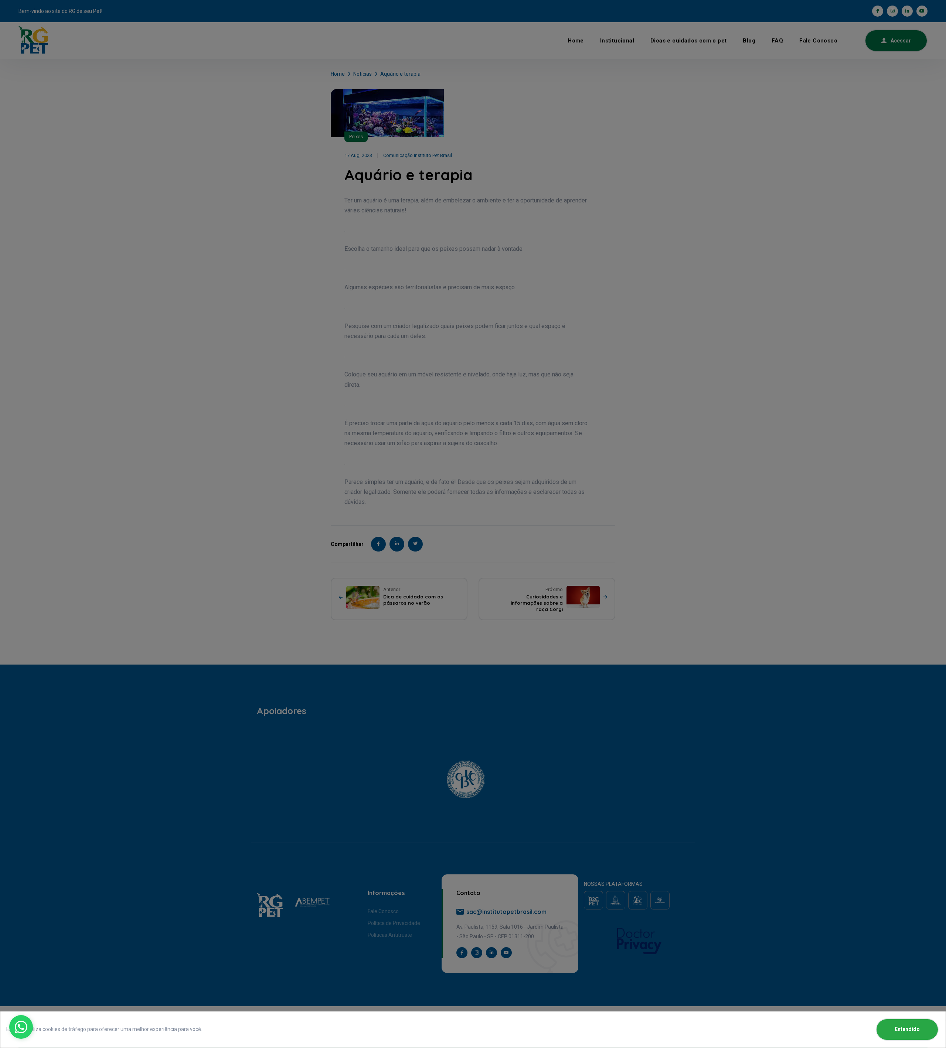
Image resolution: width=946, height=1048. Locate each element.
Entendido (907, 1029)
